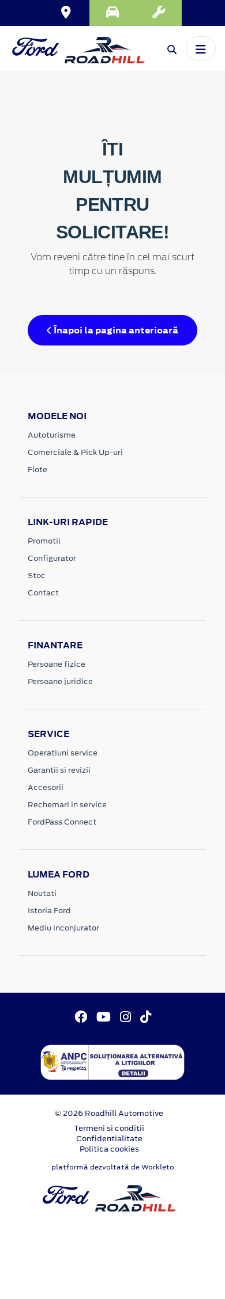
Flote (37, 469)
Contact (43, 592)
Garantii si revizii (59, 770)
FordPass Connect (62, 821)
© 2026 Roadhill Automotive (109, 1113)
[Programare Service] (159, 13)
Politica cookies (109, 1149)
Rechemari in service (67, 804)
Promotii (44, 540)
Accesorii (45, 787)
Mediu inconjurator (63, 927)
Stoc (37, 575)
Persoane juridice (60, 681)
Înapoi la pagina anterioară (115, 330)
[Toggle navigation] (201, 48)
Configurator (52, 558)
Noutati (42, 893)
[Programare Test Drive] (112, 13)
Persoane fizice (56, 664)
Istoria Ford (49, 910)
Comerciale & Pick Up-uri (75, 452)
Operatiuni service (62, 752)
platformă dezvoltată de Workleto (112, 1167)
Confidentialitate (109, 1138)
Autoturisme (52, 435)
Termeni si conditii (109, 1128)
